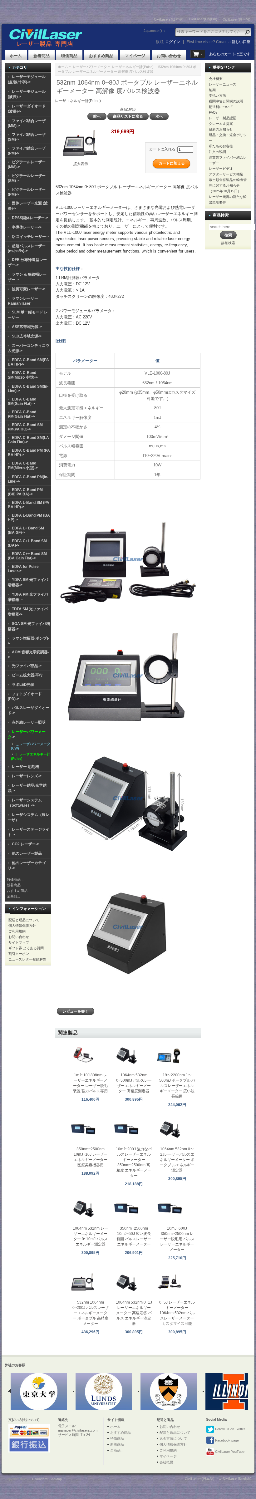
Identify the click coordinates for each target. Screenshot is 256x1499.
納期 (212, 90)
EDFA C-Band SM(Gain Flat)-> (22, 401)
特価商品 (69, 55)
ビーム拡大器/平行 (27, 675)
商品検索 (221, 215)
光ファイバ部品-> (27, 666)
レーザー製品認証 (222, 118)
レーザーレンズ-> (27, 776)
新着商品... (15, 885)
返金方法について (173, 1438)
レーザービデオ (221, 168)
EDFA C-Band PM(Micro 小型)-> (23, 465)
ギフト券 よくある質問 (26, 948)
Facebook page (226, 1440)
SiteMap (56, 1479)
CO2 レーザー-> (25, 844)
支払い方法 (217, 95)
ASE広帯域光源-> (27, 327)
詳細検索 (228, 243)
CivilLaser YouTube (229, 1451)
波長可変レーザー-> (28, 289)
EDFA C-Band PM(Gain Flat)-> (22, 414)
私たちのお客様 (221, 146)
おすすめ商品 (101, 55)
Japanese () (153, 30)
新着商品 (41, 55)
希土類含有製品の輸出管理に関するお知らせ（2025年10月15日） (228, 185)
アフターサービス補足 (226, 174)
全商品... (13, 896)
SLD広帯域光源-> (27, 336)
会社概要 (216, 79)
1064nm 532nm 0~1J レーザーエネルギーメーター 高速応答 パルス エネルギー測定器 (134, 1313)
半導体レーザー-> (27, 227)
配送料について (221, 107)
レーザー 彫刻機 (25, 766)
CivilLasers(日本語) (169, 19)
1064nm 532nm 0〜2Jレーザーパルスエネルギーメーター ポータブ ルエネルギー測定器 (177, 1159)
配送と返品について (23, 920)
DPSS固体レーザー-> (30, 218)
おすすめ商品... (18, 890)
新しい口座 (241, 42)
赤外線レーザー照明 (29, 722)
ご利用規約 (17, 931)
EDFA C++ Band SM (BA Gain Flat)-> (27, 556)
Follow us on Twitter (229, 1429)
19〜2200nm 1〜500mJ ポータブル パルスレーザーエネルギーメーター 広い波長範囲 (177, 1085)
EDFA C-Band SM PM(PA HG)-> (25, 427)
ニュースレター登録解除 (27, 959)
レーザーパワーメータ (90, 67)
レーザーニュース (222, 84)
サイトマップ (18, 942)
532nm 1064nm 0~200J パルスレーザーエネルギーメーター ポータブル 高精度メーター (90, 1313)
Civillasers (40, 1479)
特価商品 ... (15, 879)
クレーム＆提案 (221, 123)
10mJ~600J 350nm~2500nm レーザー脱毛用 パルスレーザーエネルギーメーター (177, 1239)
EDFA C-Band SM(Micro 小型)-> (23, 375)
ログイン (172, 42)
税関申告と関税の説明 (226, 101)
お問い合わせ (169, 55)
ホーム (16, 55)
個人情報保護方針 (22, 925)
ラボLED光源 (23, 684)
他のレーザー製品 (27, 853)
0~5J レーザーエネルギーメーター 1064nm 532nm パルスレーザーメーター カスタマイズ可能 (177, 1313)
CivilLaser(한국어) (236, 19)
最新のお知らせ (221, 129)
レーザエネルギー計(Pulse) (133, 67)
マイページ (135, 55)
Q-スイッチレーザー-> (30, 236)
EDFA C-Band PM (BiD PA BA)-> (25, 492)
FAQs (213, 112)
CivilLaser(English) (203, 19)
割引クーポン (18, 954)
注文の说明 (217, 152)
